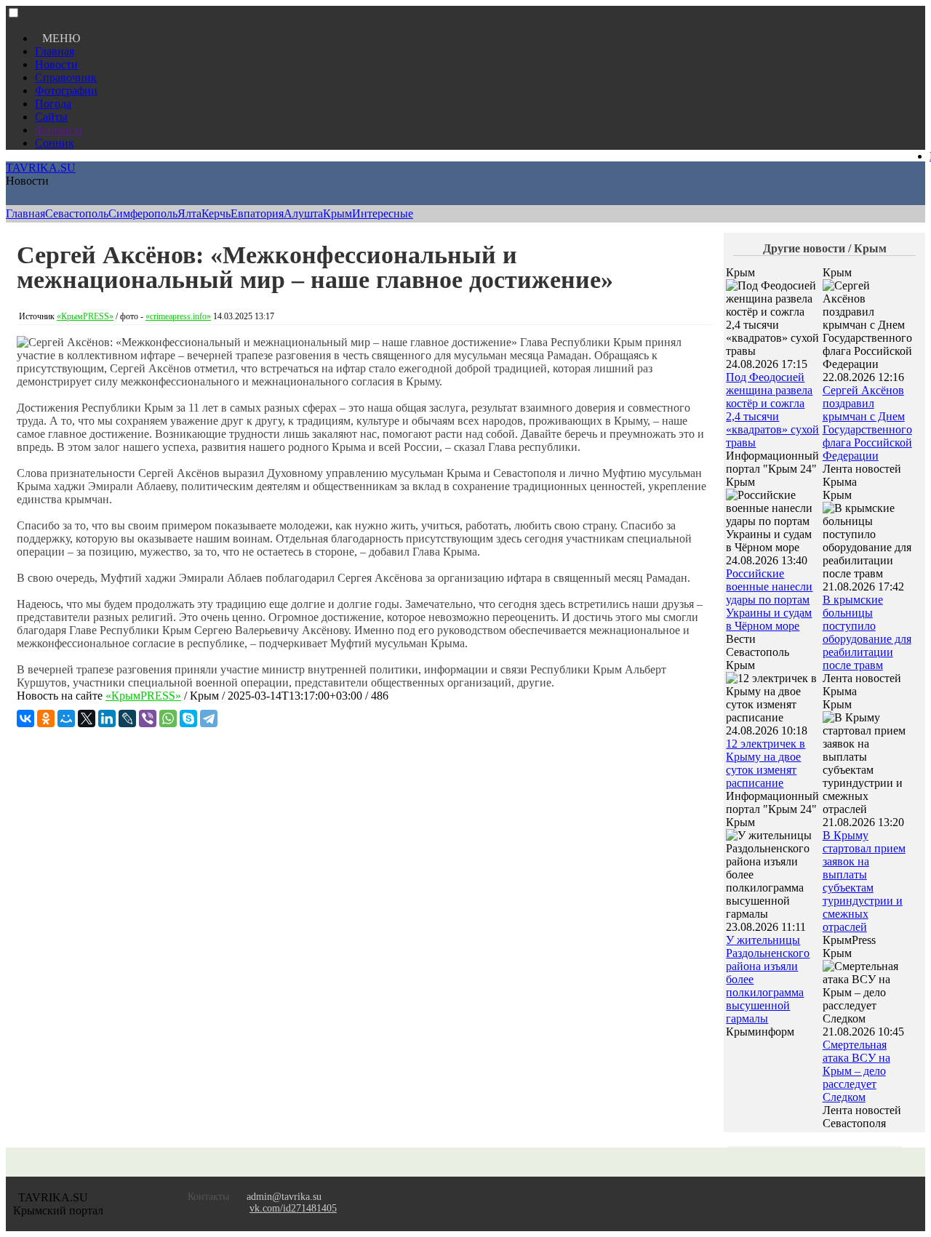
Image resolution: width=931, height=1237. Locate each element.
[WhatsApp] (168, 718)
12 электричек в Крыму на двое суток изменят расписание (765, 763)
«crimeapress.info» (178, 316)
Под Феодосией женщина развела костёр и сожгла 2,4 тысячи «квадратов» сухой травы (772, 410)
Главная (54, 51)
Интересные (382, 213)
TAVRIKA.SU (41, 167)
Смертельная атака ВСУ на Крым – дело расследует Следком (856, 1070)
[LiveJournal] (127, 718)
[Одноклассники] (46, 718)
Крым (337, 213)
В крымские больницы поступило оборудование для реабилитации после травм (867, 632)
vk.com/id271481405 (293, 1208)
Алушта (303, 213)
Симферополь (142, 213)
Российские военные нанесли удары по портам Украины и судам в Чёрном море (769, 599)
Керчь (216, 213)
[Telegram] (208, 718)
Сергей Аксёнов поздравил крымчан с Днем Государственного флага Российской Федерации (867, 423)
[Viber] (147, 718)
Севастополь (76, 213)
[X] (86, 718)
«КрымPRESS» (85, 316)
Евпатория (257, 213)
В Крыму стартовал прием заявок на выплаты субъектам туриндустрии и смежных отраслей (864, 881)
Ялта (189, 213)
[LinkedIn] (107, 718)
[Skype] (188, 718)
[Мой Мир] (66, 718)
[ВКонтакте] (25, 718)
